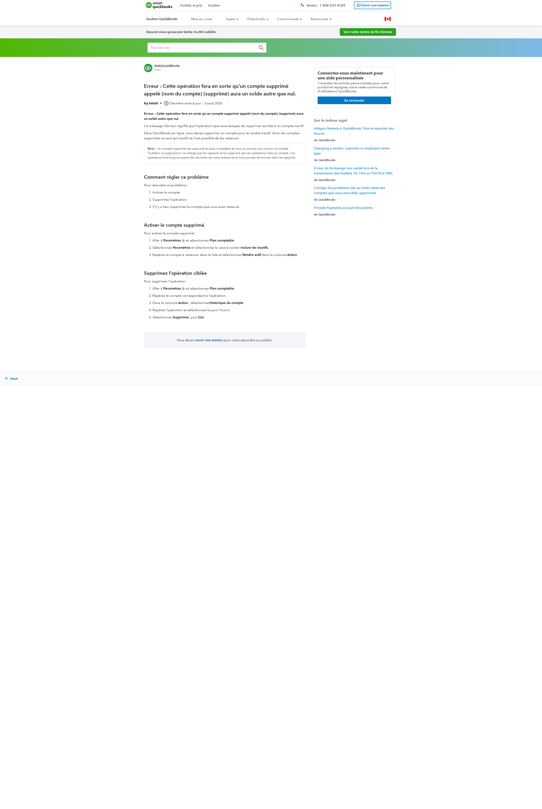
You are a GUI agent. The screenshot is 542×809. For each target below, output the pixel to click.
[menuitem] (164, 19)
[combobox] (207, 48)
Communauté (288, 19)
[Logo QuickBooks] (159, 5)
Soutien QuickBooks (161, 19)
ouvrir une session (209, 340)
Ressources (319, 19)
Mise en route (201, 19)
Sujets (230, 19)
